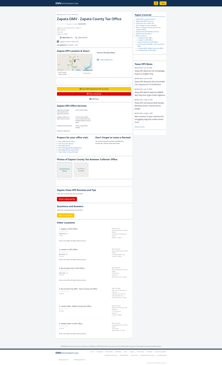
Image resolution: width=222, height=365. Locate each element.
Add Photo (95, 99)
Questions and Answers (143, 34)
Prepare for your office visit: (145, 23)
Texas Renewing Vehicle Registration (70, 148)
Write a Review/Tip (95, 94)
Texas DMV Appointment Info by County (95, 89)
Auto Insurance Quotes (65, 144)
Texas (68, 14)
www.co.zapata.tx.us (106, 60)
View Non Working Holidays (106, 53)
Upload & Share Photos (64, 170)
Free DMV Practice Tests (111, 355)
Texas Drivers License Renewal (68, 152)
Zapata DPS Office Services (144, 21)
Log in (163, 3)
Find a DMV (100, 351)
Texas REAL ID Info (64, 146)
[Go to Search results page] (156, 3)
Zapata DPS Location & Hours (145, 19)
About (125, 351)
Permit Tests (134, 355)
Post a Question (65, 215)
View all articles (140, 127)
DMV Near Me (109, 351)
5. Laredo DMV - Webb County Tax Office (150, 48)
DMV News (118, 351)
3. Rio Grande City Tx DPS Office (147, 42)
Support (132, 351)
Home (92, 351)
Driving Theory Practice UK (147, 355)
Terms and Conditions (160, 351)
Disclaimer (149, 351)
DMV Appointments (61, 14)
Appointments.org (67, 3)
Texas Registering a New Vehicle (68, 150)
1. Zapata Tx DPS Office (144, 38)
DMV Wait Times (124, 355)
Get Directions (86, 73)
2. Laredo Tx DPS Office (144, 40)
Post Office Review (161, 355)
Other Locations (141, 36)
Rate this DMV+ (82, 24)
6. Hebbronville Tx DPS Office (146, 50)
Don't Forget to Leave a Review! (146, 25)
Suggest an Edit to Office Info (69, 42)
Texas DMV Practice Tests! (66, 141)
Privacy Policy (140, 351)
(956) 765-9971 (83, 38)
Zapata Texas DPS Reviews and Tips (147, 32)
